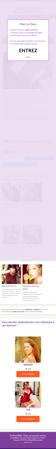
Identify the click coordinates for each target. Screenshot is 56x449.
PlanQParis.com (35, 440)
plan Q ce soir (18, 311)
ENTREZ (28, 50)
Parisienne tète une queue (31, 287)
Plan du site (28, 442)
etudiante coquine (32, 309)
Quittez (28, 57)
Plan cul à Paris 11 (9, 286)
